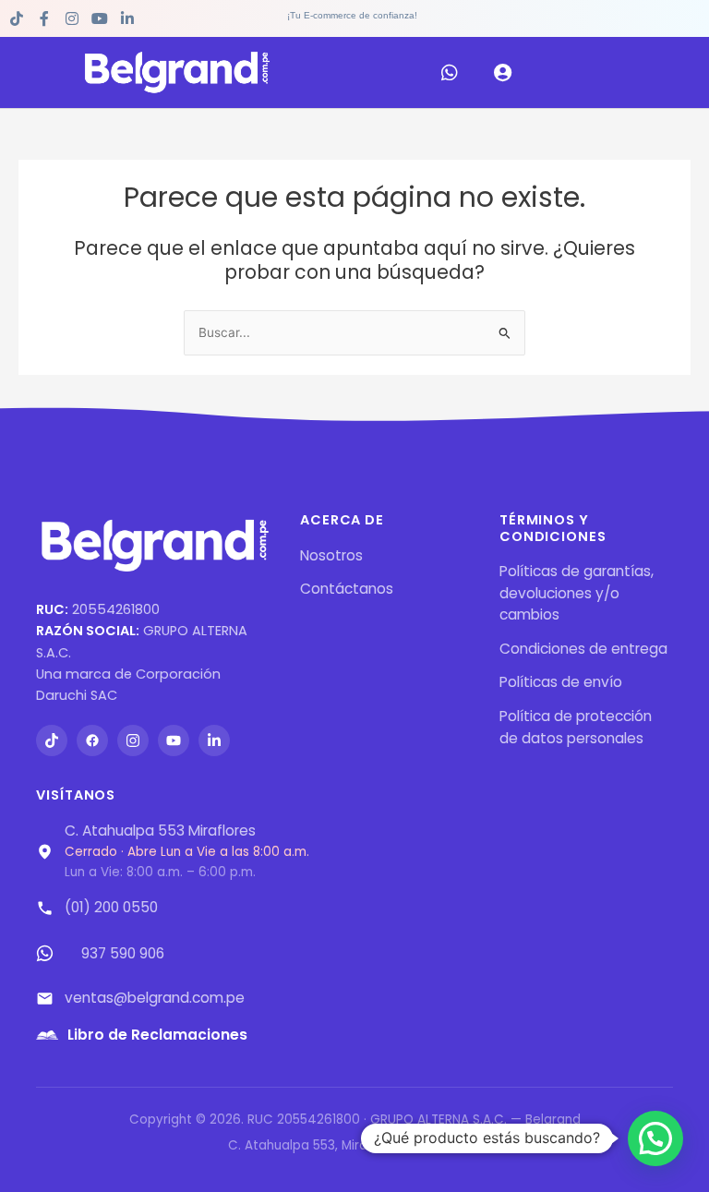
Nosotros (331, 555)
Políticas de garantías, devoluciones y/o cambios (576, 592)
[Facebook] (92, 740)
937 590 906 (122, 953)
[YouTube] (173, 740)
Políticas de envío (560, 682)
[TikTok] (51, 740)
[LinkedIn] (214, 740)
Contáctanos (346, 588)
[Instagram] (133, 740)
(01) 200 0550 (111, 907)
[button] (655, 1138)
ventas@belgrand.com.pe (155, 997)
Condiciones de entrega (583, 648)
